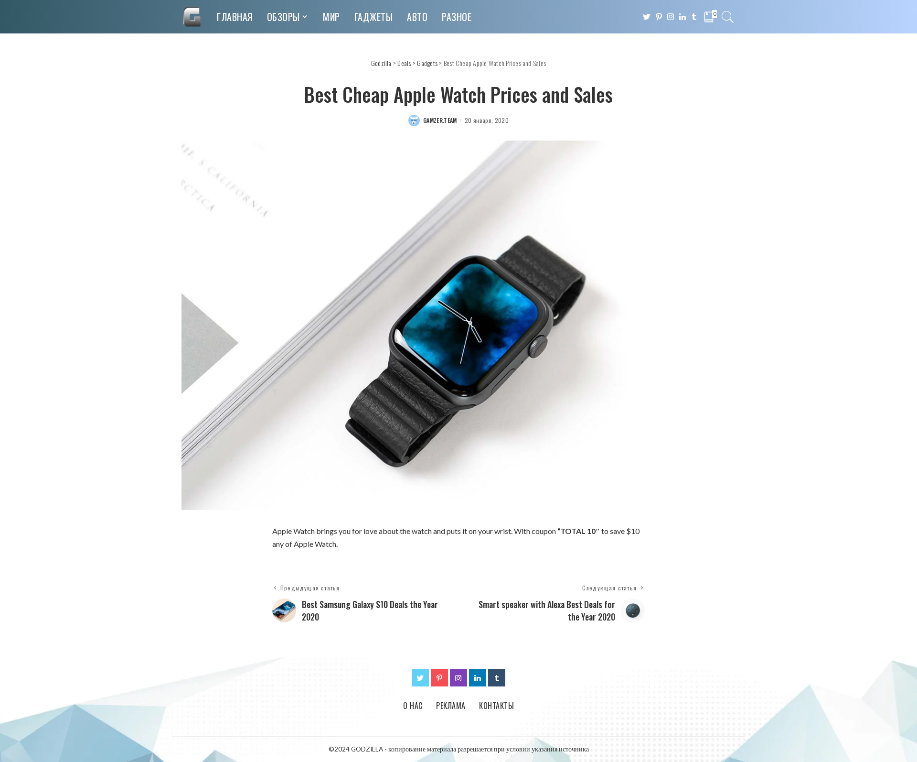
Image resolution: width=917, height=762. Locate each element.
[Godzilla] (192, 16)
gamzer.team (440, 120)
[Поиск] (728, 16)
